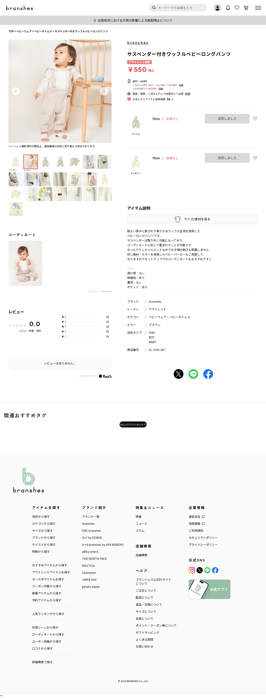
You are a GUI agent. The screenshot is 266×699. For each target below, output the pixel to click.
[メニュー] (258, 8)
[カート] (245, 7)
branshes (138, 42)
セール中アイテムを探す (48, 579)
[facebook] (215, 570)
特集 (139, 517)
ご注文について (146, 590)
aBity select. (90, 552)
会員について (144, 618)
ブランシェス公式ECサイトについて (153, 581)
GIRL (152, 332)
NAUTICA (88, 566)
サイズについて (146, 611)
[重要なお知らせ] (228, 7)
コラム (140, 531)
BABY (152, 342)
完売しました (227, 118)
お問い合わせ (144, 646)
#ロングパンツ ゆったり (133, 424)
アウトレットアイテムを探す (51, 572)
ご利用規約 (196, 531)
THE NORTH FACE (94, 559)
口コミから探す (42, 648)
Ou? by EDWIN (92, 538)
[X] (199, 570)
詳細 (181, 85)
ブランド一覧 (91, 517)
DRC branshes (91, 531)
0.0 (34, 324)
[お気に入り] (237, 7)
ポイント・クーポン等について (156, 625)
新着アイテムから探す (46, 593)
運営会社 (194, 517)
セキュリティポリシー (203, 538)
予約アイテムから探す (46, 600)
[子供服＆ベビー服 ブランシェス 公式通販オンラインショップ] (19, 7)
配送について (144, 597)
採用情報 (194, 524)
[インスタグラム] (192, 570)
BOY (151, 337)
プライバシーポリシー (203, 545)
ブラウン (154, 325)
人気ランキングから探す (48, 614)
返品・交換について (149, 604)
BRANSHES (132, 681)
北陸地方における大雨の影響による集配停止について (135, 20)
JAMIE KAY (89, 580)
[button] (15, 91)
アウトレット (157, 309)
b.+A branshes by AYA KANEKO (102, 545)
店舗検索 (141, 555)
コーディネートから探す (48, 634)
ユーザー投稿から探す (46, 641)
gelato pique (91, 587)
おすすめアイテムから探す (49, 565)
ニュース (141, 524)
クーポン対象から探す (46, 586)
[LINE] (207, 570)
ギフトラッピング (147, 632)
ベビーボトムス (180, 317)
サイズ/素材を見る (197, 219)
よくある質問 (144, 639)
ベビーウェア (157, 317)
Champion (89, 573)
